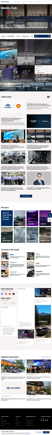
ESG (32, 36)
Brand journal (17, 2)
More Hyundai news (26, 196)
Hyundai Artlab (28, 423)
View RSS (5, 303)
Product (3, 36)
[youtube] (10, 294)
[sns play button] (26, 334)
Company (31, 2)
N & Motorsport (25, 36)
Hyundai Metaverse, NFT (30, 425)
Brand (18, 36)
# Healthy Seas (40, 72)
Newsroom (38, 2)
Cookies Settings (39, 432)
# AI (37, 68)
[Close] (50, 432)
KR (48, 2)
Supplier (17, 425)
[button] (50, 16)
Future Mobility (11, 36)
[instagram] (6, 294)
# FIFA (38, 70)
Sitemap (2, 425)
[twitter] (13, 294)
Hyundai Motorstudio (29, 420)
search (49, 36)
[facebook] (2, 294)
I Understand (46, 432)
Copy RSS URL (13, 303)
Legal (2, 418)
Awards (17, 420)
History (17, 418)
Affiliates (17, 423)
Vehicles (24, 2)
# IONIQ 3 (38, 66)
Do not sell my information (5, 423)
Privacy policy (3, 420)
